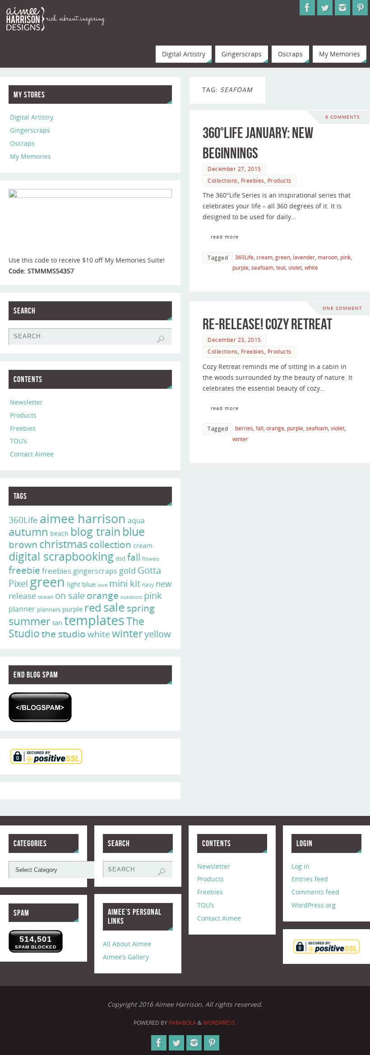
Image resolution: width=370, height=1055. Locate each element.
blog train (95, 531)
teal (281, 267)
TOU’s (18, 441)
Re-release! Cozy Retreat (267, 324)
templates (94, 620)
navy (148, 585)
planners (48, 609)
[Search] (160, 339)
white (311, 267)
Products (279, 180)
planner (22, 609)
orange (275, 428)
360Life (244, 257)
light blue (81, 584)
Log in (300, 866)
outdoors (131, 597)
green (282, 257)
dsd (120, 558)
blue (133, 531)
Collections (223, 180)
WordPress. (219, 1023)
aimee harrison (83, 519)
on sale (70, 595)
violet (295, 267)
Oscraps (22, 143)
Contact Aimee (32, 454)
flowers (150, 559)
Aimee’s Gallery (126, 957)
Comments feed (315, 892)
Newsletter (26, 402)
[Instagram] (342, 7)
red (93, 607)
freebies (56, 571)
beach (59, 533)
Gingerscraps (30, 130)
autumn (28, 532)
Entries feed (309, 879)
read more (225, 236)
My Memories (30, 156)
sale (114, 607)
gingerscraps (95, 571)
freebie (24, 569)
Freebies (252, 180)
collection (110, 544)
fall (260, 428)
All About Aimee (127, 944)
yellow (157, 633)
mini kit (124, 583)
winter (240, 438)
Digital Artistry (31, 117)
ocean (45, 597)
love (102, 584)
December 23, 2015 (234, 339)
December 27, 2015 (234, 168)
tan (57, 622)
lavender (304, 257)
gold (127, 570)
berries (244, 428)
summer (30, 621)
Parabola (182, 1023)
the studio (64, 633)
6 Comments (342, 117)
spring (141, 608)
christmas (63, 543)
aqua (136, 520)
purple (240, 267)
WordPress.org (313, 905)
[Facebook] (307, 7)
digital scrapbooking (61, 556)
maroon (328, 257)
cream (264, 257)
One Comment (342, 308)
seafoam (262, 267)
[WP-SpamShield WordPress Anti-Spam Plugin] (40, 707)
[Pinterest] (360, 7)
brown (23, 544)
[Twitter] (325, 7)
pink (345, 257)
